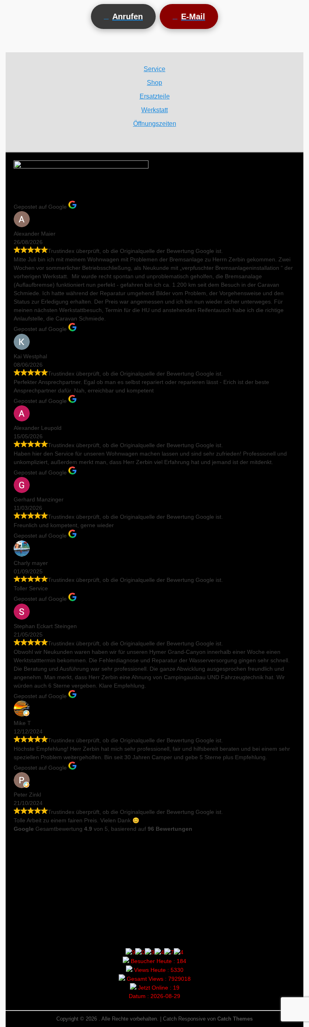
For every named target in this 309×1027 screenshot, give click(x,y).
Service (154, 69)
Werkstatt (154, 110)
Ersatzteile (155, 96)
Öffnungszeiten (154, 123)
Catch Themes (235, 1019)
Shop (154, 82)
